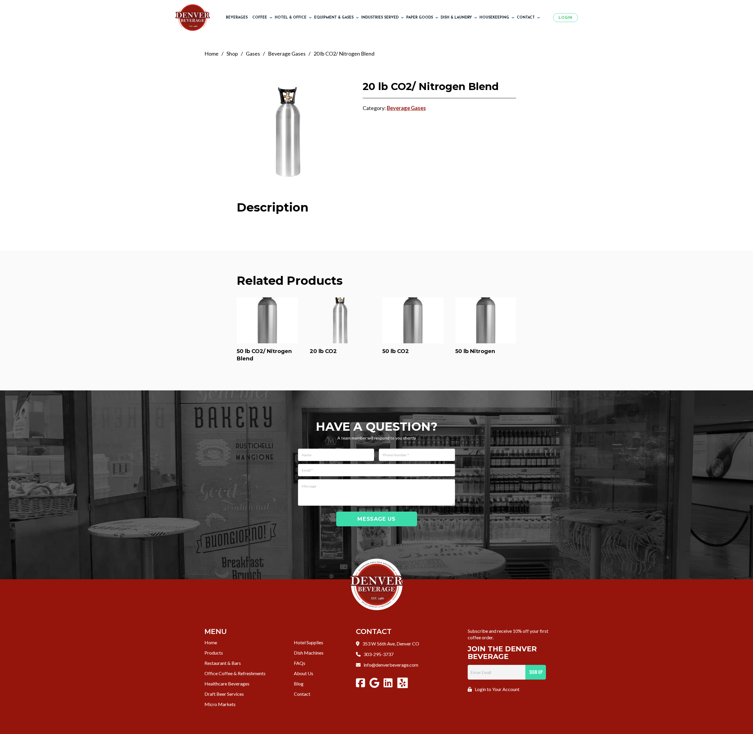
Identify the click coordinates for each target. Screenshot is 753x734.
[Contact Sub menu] (538, 18)
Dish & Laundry (456, 17)
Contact (526, 17)
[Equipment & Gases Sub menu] (357, 18)
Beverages (237, 17)
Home (211, 53)
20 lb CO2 (323, 351)
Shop (232, 53)
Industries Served (380, 17)
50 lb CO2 (395, 351)
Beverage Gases (287, 53)
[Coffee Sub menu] (270, 18)
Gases (253, 53)
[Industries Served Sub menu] (402, 18)
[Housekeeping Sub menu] (513, 18)
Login (565, 18)
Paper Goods (419, 17)
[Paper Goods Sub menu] (436, 18)
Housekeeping (494, 17)
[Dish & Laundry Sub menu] (475, 18)
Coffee (259, 17)
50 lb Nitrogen (475, 351)
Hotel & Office (290, 17)
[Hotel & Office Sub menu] (310, 18)
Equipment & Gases (334, 17)
